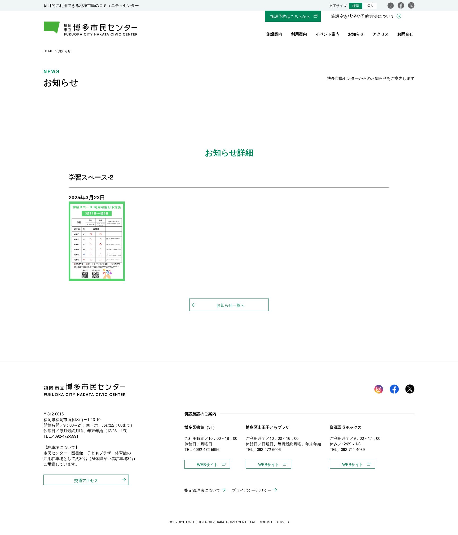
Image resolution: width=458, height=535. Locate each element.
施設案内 (274, 34)
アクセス (381, 34)
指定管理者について (202, 490)
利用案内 (299, 34)
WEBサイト (207, 464)
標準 (355, 6)
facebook (401, 5)
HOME (48, 51)
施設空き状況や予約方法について (363, 16)
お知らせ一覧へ (230, 305)
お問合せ (405, 34)
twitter (410, 389)
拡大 (370, 6)
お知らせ (356, 34)
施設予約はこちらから (290, 16)
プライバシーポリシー (252, 490)
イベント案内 (328, 34)
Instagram (390, 5)
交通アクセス (86, 480)
